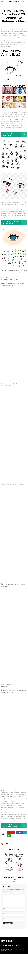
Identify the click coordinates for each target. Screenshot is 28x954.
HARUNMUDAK (14, 1)
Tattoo (17, 945)
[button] (26, 1)
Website (5, 918)
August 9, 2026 (15, 879)
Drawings (14, 6)
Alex (17, 25)
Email (4, 913)
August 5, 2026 (12, 25)
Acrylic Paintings (8, 945)
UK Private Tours (7, 947)
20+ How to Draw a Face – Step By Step (14, 877)
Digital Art (16, 943)
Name (4, 908)
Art (2, 943)
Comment (5, 894)
